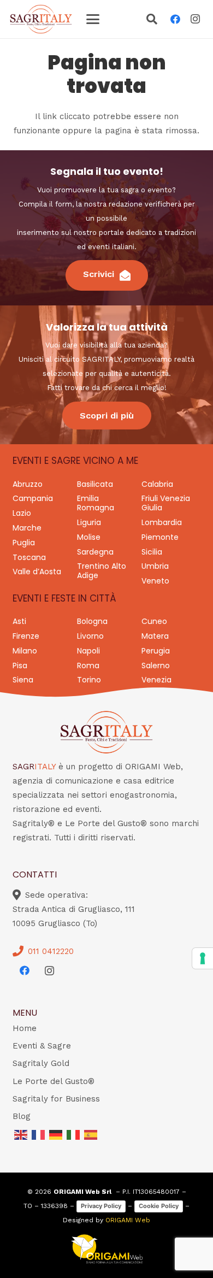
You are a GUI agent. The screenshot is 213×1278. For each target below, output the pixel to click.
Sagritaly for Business (56, 1099)
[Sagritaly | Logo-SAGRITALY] (41, 19)
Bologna (92, 621)
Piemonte (160, 537)
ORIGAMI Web (127, 1220)
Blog (22, 1116)
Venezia (156, 679)
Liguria (89, 522)
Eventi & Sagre (42, 1046)
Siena (23, 679)
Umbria (155, 566)
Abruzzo (28, 484)
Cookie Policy (159, 1206)
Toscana (29, 557)
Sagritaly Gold (41, 1063)
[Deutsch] (56, 1134)
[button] (93, 19)
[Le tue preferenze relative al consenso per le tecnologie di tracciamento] (202, 958)
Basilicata (95, 484)
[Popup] (151, 20)
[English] (21, 1134)
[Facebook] (175, 19)
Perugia (155, 650)
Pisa (20, 665)
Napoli (88, 650)
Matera (155, 636)
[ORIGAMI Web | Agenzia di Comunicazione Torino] (106, 1249)
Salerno (155, 665)
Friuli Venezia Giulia (165, 503)
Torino (89, 679)
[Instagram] (195, 19)
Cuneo (154, 621)
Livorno (90, 636)
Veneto (155, 580)
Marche (27, 527)
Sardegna (95, 551)
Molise (88, 537)
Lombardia (161, 522)
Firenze (26, 636)
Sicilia (151, 551)
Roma (88, 665)
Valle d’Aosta (37, 571)
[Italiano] (74, 1134)
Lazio (22, 513)
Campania (33, 498)
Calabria (157, 484)
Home (25, 1028)
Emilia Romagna (95, 503)
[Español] (91, 1134)
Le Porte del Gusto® (53, 1081)
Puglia (24, 542)
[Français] (39, 1134)
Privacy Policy (101, 1206)
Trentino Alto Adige (101, 571)
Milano (25, 650)
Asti (19, 621)
